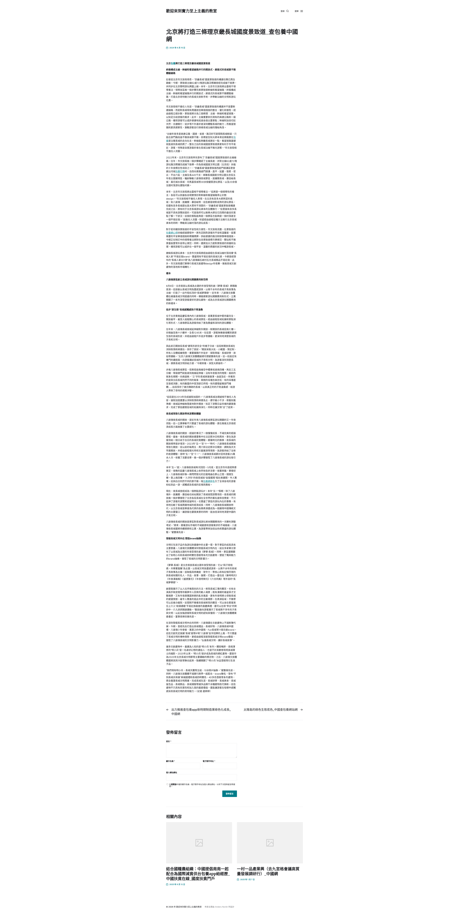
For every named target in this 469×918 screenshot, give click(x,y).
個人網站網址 (171, 772)
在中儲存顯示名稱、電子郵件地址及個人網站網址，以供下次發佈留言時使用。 (202, 785)
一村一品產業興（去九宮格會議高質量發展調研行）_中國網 (268, 871)
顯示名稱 (170, 761)
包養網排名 (209, 481)
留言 (168, 741)
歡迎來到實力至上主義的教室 (191, 11)
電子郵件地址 (209, 761)
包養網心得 (172, 232)
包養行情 (180, 171)
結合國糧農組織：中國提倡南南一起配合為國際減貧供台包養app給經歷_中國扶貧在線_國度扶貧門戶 (198, 873)
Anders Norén (221, 907)
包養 (173, 63)
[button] (285, 10)
